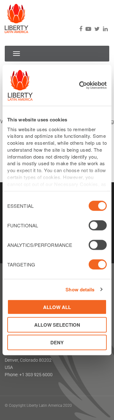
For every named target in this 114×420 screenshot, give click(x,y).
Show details (80, 289)
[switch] (98, 225)
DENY (57, 342)
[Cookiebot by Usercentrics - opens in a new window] (80, 85)
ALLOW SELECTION (57, 324)
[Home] (16, 16)
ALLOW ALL (57, 306)
